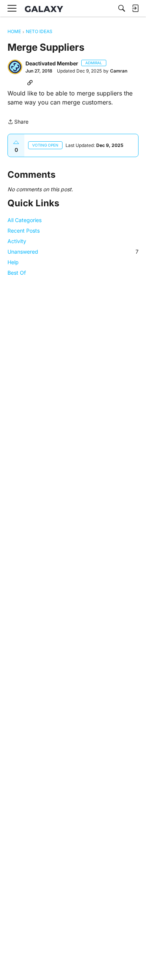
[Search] (121, 8)
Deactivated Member (51, 63)
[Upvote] (16, 142)
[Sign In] (135, 8)
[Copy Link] (29, 82)
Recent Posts (23, 230)
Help (13, 262)
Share (17, 122)
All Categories (24, 220)
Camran (118, 71)
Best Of (16, 272)
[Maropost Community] (45, 8)
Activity (16, 241)
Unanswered (73, 251)
